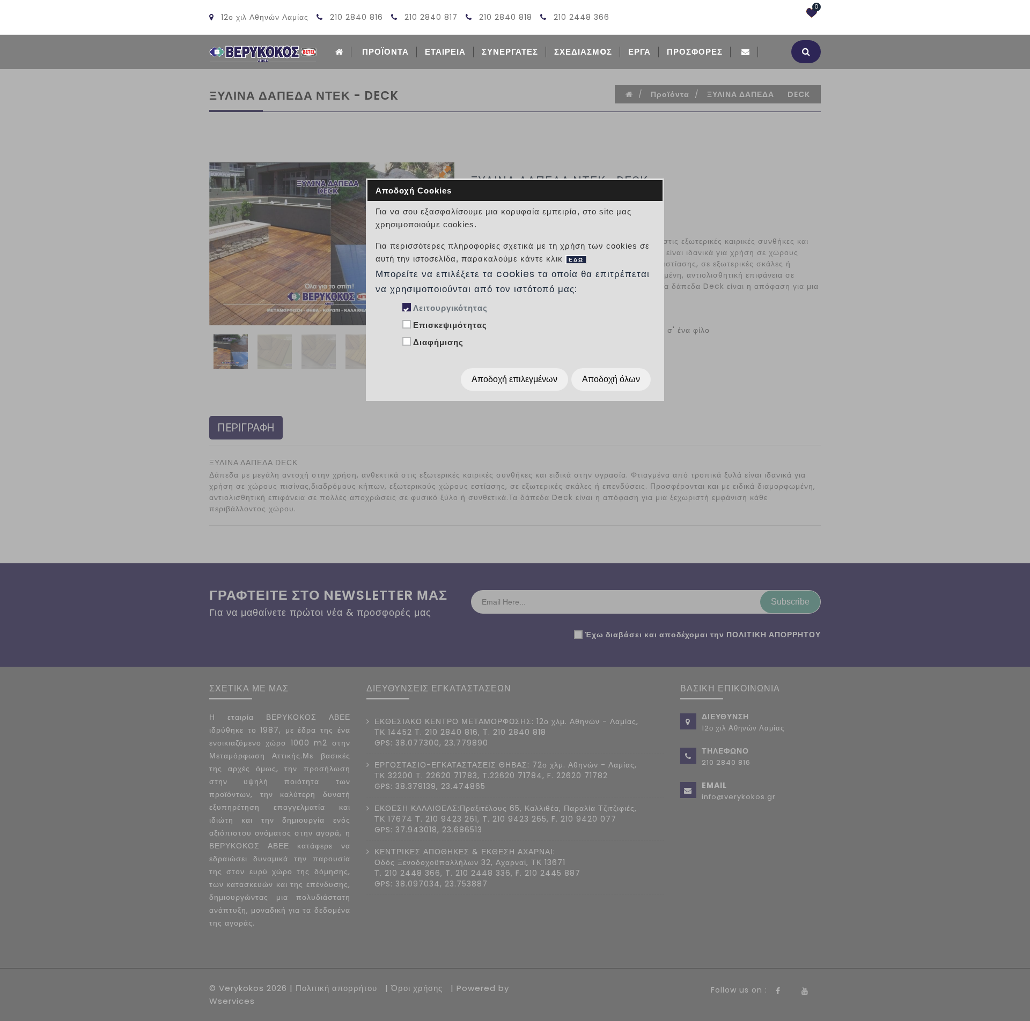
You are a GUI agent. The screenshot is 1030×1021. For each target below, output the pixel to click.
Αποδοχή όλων (611, 379)
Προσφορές (695, 51)
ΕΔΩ (576, 260)
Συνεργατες (510, 51)
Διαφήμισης (438, 342)
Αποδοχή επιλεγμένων (514, 379)
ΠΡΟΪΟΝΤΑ (385, 51)
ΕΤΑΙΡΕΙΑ (445, 51)
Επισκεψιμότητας (450, 325)
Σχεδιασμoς (583, 51)
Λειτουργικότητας (450, 307)
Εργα (639, 51)
